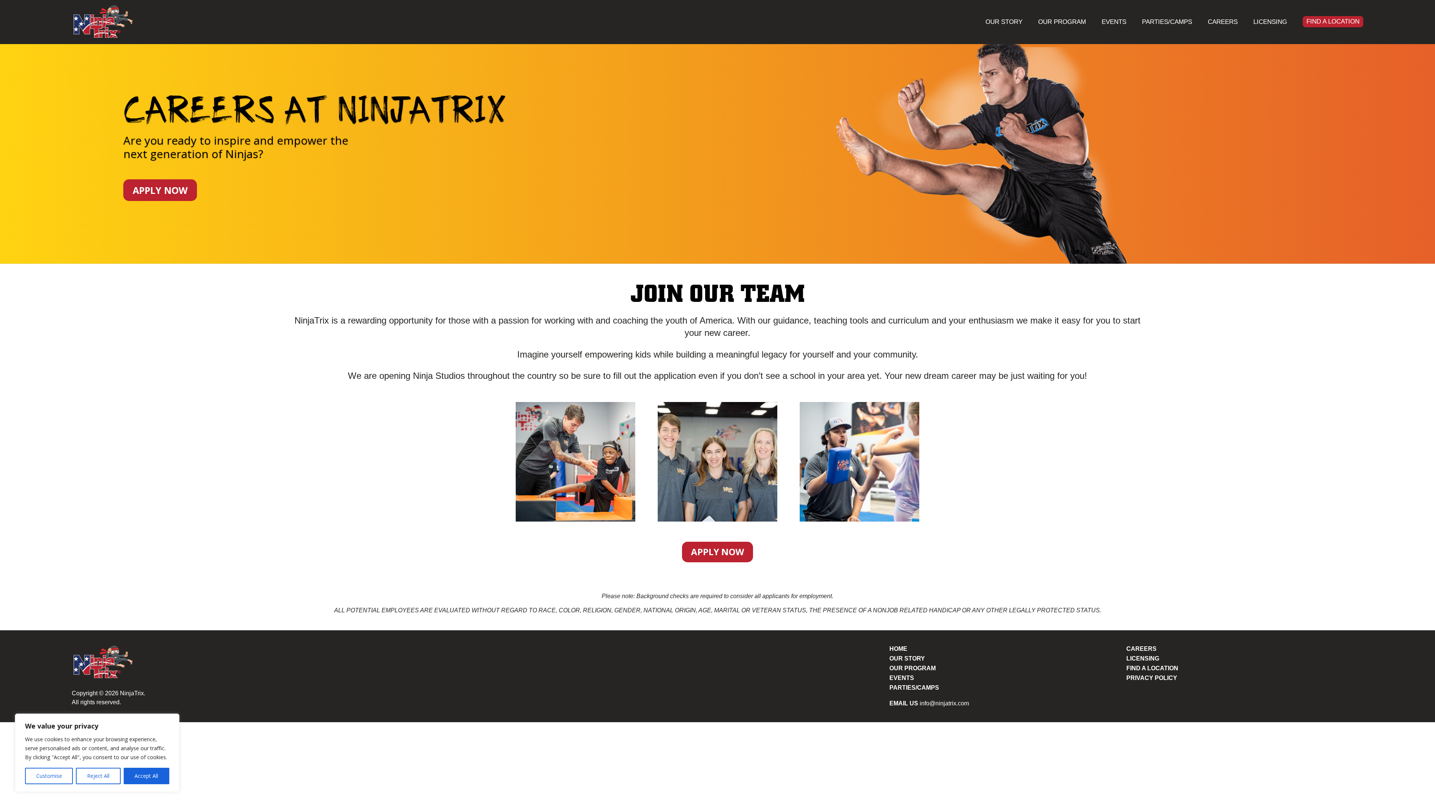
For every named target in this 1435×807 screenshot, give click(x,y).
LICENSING (1142, 658)
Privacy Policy (1151, 678)
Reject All (98, 775)
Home (898, 649)
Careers (1223, 21)
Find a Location (1333, 21)
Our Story (1003, 21)
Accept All (146, 775)
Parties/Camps (1167, 21)
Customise (49, 775)
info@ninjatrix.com (944, 703)
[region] (97, 753)
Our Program (1062, 21)
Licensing (1270, 21)
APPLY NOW (160, 190)
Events (1114, 21)
